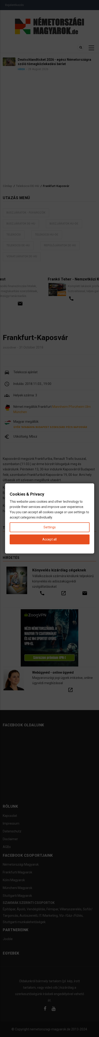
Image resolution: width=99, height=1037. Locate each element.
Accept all (49, 539)
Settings (50, 527)
